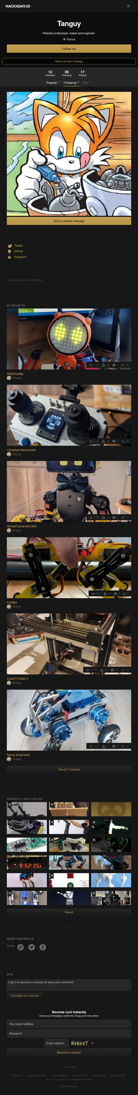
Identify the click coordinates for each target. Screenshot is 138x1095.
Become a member (69, 1052)
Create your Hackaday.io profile (54, 1015)
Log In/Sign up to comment (25, 995)
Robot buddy (15, 373)
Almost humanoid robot (21, 526)
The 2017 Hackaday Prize (94, 840)
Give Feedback (60, 1075)
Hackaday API (117, 1075)
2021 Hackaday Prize (52, 804)
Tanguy (16, 378)
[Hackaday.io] (18, 6)
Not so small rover (18, 754)
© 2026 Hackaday (69, 1086)
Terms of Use (80, 1075)
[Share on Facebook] (43, 946)
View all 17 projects (69, 769)
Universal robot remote (21, 449)
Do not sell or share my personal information (69, 1079)
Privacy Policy (98, 1075)
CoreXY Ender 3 (17, 678)
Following (71, 82)
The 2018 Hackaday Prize (10, 804)
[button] (128, 6)
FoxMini (12, 602)
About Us (17, 1075)
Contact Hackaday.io (37, 1075)
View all (69, 912)
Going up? (70, 1066)
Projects (53, 82)
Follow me (69, 49)
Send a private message (69, 61)
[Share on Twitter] (32, 946)
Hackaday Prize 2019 (10, 893)
